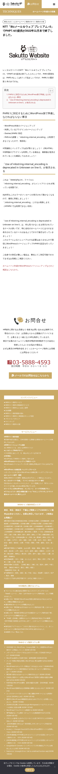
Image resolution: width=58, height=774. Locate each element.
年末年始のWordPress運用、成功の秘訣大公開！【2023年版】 (27, 683)
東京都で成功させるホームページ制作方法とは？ (22, 674)
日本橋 (24, 521)
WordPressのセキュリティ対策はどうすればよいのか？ (25, 666)
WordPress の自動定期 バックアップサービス (20, 469)
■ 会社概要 (7, 410)
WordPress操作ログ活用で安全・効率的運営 (21, 658)
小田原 (15, 565)
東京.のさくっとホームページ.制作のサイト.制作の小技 (24, 22)
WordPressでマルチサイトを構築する (19, 710)
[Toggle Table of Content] (49, 90)
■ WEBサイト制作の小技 (12, 424)
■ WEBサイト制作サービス (13, 402)
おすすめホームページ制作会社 (34, 593)
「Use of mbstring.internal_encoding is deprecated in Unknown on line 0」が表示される (29, 101)
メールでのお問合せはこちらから (31, 375)
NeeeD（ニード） (12, 593)
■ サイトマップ (9, 421)
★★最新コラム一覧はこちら (13, 632)
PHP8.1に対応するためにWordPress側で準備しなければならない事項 (29, 95)
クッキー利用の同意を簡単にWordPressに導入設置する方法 (26, 661)
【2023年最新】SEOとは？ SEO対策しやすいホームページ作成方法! (29, 724)
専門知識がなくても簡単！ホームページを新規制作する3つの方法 (28, 713)
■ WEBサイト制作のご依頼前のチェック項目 (19, 416)
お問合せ (34, 4)
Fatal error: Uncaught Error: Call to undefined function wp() (27, 751)
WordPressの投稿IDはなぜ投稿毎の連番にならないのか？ (25, 688)
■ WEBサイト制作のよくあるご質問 (16, 408)
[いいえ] (54, 766)
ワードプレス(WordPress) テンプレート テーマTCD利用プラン (27, 489)
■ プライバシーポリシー (12, 419)
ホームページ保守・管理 (13, 475)
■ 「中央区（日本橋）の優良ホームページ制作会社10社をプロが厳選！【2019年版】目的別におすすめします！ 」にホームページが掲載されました (29, 621)
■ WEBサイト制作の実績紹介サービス (16, 405)
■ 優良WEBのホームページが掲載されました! (19, 604)
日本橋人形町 (28, 526)
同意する (29, 770)
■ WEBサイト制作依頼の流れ (13, 413)
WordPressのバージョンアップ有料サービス (20, 461)
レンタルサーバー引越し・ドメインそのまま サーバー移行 (24, 480)
